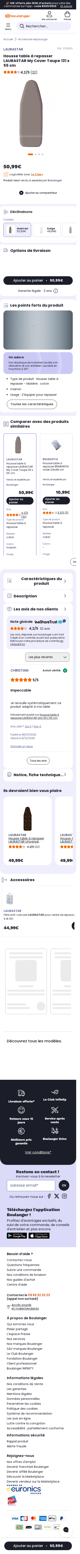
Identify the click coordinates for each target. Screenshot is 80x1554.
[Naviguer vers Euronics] (38, 1489)
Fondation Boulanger (22, 1358)
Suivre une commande (24, 1270)
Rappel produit (17, 1441)
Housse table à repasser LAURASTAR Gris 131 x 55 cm (34, 716)
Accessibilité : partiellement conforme (35, 1428)
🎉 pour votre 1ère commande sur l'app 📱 (38, 5)
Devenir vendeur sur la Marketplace (33, 1481)
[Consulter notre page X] (56, 1197)
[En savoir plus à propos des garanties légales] (55, 290)
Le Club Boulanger (20, 1354)
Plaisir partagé (17, 1329)
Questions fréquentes (23, 1265)
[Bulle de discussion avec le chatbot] (66, 1530)
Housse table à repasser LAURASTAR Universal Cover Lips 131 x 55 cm (26, 841)
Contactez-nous (19, 1260)
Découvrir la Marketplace (25, 1476)
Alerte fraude (16, 1446)
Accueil (8, 39)
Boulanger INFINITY (20, 1368)
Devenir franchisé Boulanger (28, 1467)
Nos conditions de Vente (25, 1384)
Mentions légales (19, 1394)
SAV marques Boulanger (24, 1349)
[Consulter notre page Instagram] (64, 1197)
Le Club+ (37, 174)
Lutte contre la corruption (26, 1423)
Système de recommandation (29, 1413)
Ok (64, 1185)
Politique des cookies (22, 1408)
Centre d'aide (17, 1284)
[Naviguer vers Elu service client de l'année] (38, 1500)
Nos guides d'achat (21, 1280)
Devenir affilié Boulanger (25, 1472)
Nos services (16, 1339)
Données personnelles (23, 1399)
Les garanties (16, 1389)
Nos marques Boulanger (24, 1344)
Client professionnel (21, 1363)
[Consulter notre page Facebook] (49, 1197)
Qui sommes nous (20, 1324)
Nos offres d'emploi (21, 1462)
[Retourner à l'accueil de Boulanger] (17, 16)
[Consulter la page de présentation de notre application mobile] (17, 1236)
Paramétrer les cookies (24, 1404)
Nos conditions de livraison (26, 1275)
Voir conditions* (38, 1152)
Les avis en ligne (19, 1418)
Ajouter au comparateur (41, 192)
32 (34, 72)
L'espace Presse (18, 1334)
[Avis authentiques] (48, 621)
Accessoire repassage (32, 39)
